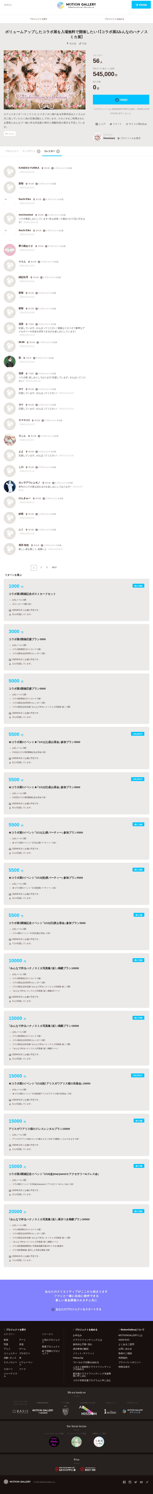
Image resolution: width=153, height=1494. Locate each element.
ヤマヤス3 (24, 420)
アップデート (31, 151)
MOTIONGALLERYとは (130, 1335)
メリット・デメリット (83, 1353)
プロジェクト (12, 151)
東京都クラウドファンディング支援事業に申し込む (92, 1374)
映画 (6, 1339)
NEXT (54, 567)
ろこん (22, 435)
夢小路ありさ (26, 245)
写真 (84, 43)
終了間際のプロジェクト (51, 1352)
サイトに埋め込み (138, 124)
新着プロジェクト (51, 1346)
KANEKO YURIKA (29, 167)
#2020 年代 (123, 1339)
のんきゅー (25, 498)
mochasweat (26, 214)
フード (22, 1369)
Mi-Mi (22, 342)
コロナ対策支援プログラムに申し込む (92, 1380)
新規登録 (143, 4)
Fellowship (78, 1357)
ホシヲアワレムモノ (29, 482)
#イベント (9, 133)
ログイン (8, 4)
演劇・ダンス (10, 1357)
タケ (21, 389)
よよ (21, 451)
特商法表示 (124, 1366)
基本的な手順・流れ (82, 1344)
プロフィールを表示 (130, 138)
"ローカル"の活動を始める (86, 1362)
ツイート (117, 124)
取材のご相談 (125, 1353)
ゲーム (22, 1348)
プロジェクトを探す (38, 18)
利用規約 (122, 1357)
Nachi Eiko (25, 199)
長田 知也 (24, 545)
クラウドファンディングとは (87, 1339)
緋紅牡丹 (23, 277)
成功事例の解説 (81, 1348)
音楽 (21, 1344)
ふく (21, 529)
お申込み (77, 1335)
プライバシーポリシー (129, 1362)
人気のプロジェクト (51, 1341)
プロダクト (24, 1353)
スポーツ (8, 1369)
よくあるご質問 (126, 1344)
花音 (21, 324)
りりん (22, 261)
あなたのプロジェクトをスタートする (78, 1309)
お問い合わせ (125, 1348)
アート (22, 1339)
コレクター (51, 151)
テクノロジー (10, 1362)
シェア (102, 124)
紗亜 (21, 513)
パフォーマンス (26, 1363)
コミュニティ (10, 1353)
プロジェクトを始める (114, 18)
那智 (21, 183)
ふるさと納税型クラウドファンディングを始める (92, 1368)
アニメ (7, 1348)
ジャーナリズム (10, 1374)
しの (21, 467)
